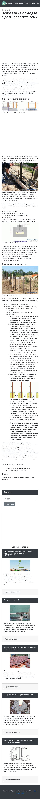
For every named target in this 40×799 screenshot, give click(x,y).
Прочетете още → (12, 592)
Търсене (10, 504)
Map (35, 791)
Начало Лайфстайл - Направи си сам (22, 3)
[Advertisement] (20, 41)
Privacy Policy (20, 793)
